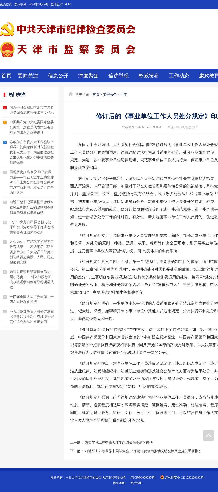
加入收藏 (20, 4)
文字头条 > (111, 94)
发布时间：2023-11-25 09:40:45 (142, 127)
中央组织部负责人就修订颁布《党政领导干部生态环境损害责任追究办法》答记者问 (32, 317)
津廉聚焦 (88, 75)
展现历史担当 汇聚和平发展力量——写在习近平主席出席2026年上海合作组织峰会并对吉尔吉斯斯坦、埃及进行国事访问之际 (32, 182)
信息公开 (58, 75)
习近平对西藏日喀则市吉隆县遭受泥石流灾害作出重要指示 (32, 110)
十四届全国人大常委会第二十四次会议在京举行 (32, 299)
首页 (6, 75)
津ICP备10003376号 (143, 477)
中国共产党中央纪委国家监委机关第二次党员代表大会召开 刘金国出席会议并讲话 (32, 127)
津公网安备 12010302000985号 (184, 477)
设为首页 (6, 4)
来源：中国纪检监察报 (182, 127)
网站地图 (119, 483)
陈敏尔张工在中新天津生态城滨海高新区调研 (119, 442)
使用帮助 (136, 483)
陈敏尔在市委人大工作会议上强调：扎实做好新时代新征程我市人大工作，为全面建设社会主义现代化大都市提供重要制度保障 (32, 152)
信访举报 (118, 75)
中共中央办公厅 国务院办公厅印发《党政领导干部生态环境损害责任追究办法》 (32, 227)
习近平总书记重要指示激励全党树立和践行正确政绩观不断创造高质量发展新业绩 (32, 207)
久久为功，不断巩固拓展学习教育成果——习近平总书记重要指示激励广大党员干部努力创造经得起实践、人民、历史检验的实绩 (32, 252)
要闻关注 (28, 75)
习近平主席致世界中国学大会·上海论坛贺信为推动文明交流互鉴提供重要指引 (143, 451)
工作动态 (179, 75)
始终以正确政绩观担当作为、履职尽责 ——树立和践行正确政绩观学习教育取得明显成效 (32, 279)
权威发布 (149, 75)
